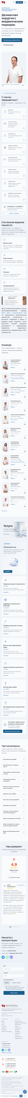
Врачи (3, 1021)
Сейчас (7, 982)
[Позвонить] (13, 2)
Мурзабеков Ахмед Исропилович (16, 470)
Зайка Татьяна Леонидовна (18, 373)
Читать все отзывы (15, 877)
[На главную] (3, 2)
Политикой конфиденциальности (14, 989)
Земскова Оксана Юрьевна (18, 414)
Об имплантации (8, 45)
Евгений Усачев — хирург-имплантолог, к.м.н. (11, 85)
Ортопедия (17, 1031)
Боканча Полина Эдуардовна (18, 387)
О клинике (4, 1026)
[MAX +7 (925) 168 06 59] (11, 957)
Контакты (4, 1028)
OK (21, 1096)
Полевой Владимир (16, 401)
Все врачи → (5, 510)
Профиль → (13, 367)
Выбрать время (16, 982)
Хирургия (17, 1029)
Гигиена (17, 1034)
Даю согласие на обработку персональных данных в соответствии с (14, 987)
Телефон (6, 972)
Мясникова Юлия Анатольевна (15, 484)
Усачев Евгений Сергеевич (18, 497)
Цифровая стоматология (20, 1022)
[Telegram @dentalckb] (3, 957)
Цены (3, 1024)
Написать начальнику (7, 1031)
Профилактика (18, 1036)
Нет (25, 1096)
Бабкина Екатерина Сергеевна (16, 429)
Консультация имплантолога (11, 40)
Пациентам (4, 1029)
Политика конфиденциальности (8, 1093)
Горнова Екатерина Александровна (16, 360)
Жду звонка (14, 993)
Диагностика (18, 1024)
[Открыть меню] (25, 2)
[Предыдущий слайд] (3, 67)
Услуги (3, 1022)
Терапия (17, 1026)
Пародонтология (18, 1038)
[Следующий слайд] (24, 67)
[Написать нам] (25, 1092)
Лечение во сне (18, 1021)
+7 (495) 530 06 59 (11, 950)
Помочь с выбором (14, 213)
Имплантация (18, 1028)
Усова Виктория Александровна (15, 442)
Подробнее (14, 1096)
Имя (5, 966)
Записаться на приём (6, 1052)
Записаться (19, 2)
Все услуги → (7, 534)
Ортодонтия (17, 1033)
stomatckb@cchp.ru (6, 1047)
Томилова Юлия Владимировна (15, 456)
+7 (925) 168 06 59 (6, 1045)
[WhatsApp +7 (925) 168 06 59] (7, 957)
